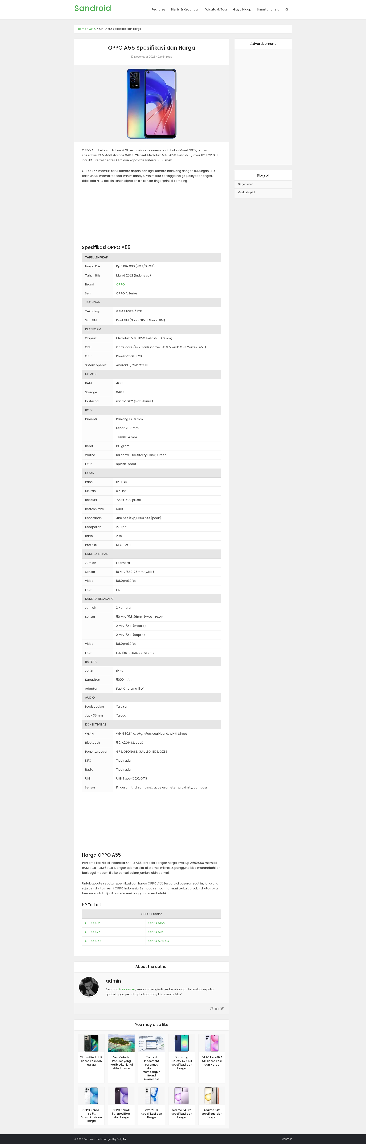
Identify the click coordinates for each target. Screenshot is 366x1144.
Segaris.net (245, 184)
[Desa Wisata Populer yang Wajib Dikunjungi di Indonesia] (121, 1043)
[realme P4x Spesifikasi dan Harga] (212, 1095)
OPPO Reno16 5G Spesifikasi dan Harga (121, 1113)
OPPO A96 (92, 923)
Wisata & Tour (216, 9)
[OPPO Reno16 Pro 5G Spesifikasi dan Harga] (91, 1095)
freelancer (127, 989)
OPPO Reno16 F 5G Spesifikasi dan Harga (212, 1061)
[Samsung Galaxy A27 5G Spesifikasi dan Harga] (182, 1043)
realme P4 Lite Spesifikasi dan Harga (181, 1113)
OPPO (92, 29)
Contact (287, 1139)
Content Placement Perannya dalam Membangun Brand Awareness (151, 1068)
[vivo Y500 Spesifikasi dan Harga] (151, 1095)
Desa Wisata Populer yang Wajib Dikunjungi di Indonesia (121, 1062)
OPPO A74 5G (158, 941)
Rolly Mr (121, 1139)
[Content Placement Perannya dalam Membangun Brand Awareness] (151, 1043)
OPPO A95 (156, 932)
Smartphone (266, 9)
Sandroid (92, 8)
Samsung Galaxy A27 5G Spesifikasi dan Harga (181, 1062)
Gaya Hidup (242, 9)
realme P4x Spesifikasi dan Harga (211, 1113)
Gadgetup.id (246, 192)
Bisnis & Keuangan (185, 9)
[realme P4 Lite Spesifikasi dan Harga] (182, 1095)
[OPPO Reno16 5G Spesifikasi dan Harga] (121, 1095)
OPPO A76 (92, 932)
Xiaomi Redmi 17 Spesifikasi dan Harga (91, 1061)
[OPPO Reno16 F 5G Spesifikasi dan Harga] (212, 1043)
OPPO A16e (156, 923)
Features (158, 9)
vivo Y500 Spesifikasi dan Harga (151, 1113)
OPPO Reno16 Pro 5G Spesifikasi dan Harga (91, 1115)
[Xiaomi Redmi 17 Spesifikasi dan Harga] (91, 1043)
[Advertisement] (151, 216)
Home (82, 29)
